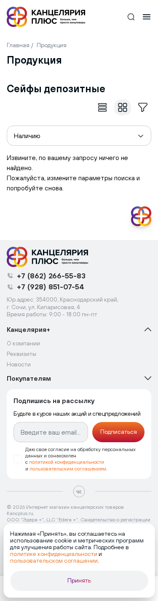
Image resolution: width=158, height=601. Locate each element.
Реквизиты (21, 353)
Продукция (52, 45)
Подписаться (118, 431)
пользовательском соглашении (54, 560)
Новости (19, 364)
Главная (18, 45)
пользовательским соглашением (67, 469)
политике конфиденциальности (53, 553)
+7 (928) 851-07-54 (50, 286)
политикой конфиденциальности (66, 462)
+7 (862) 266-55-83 (51, 275)
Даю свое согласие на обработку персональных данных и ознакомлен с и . (80, 458)
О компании (23, 343)
